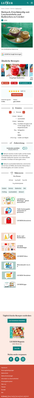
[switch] (25, 148)
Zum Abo (17, 348)
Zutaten (7, 9)
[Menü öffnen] (32, 3)
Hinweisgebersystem (6, 381)
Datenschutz (4, 373)
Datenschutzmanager (7, 376)
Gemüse (12, 9)
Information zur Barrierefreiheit (9, 379)
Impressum (4, 368)
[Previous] (2, 70)
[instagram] (23, 359)
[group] (17, 72)
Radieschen (18, 9)
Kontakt (3, 390)
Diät (24, 188)
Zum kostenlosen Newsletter (17, 321)
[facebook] (11, 359)
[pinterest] (17, 359)
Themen (3, 387)
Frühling (4, 192)
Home (2, 9)
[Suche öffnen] (27, 3)
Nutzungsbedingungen (7, 370)
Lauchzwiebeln (13, 192)
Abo (2, 392)
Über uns (3, 384)
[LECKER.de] (7, 3)
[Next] (31, 70)
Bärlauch (21, 192)
